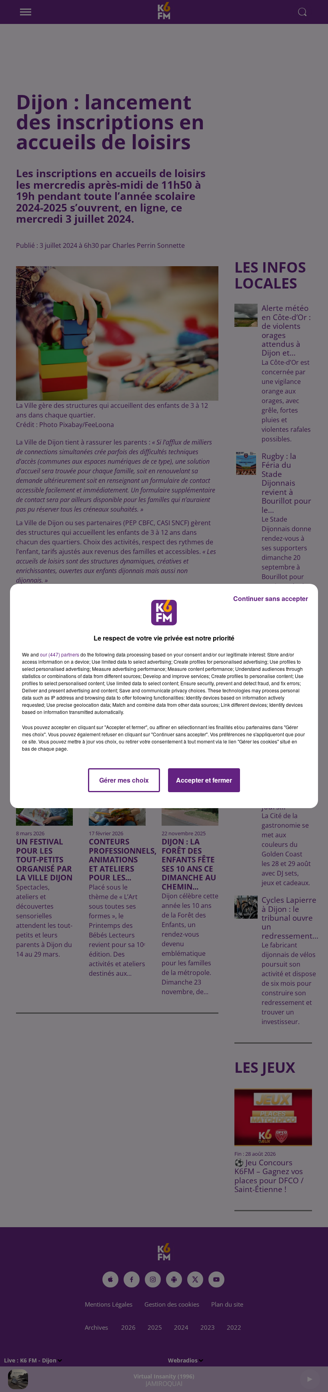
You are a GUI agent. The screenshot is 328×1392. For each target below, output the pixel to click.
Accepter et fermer (204, 780)
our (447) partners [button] (59, 654)
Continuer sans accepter (270, 598)
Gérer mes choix (124, 780)
